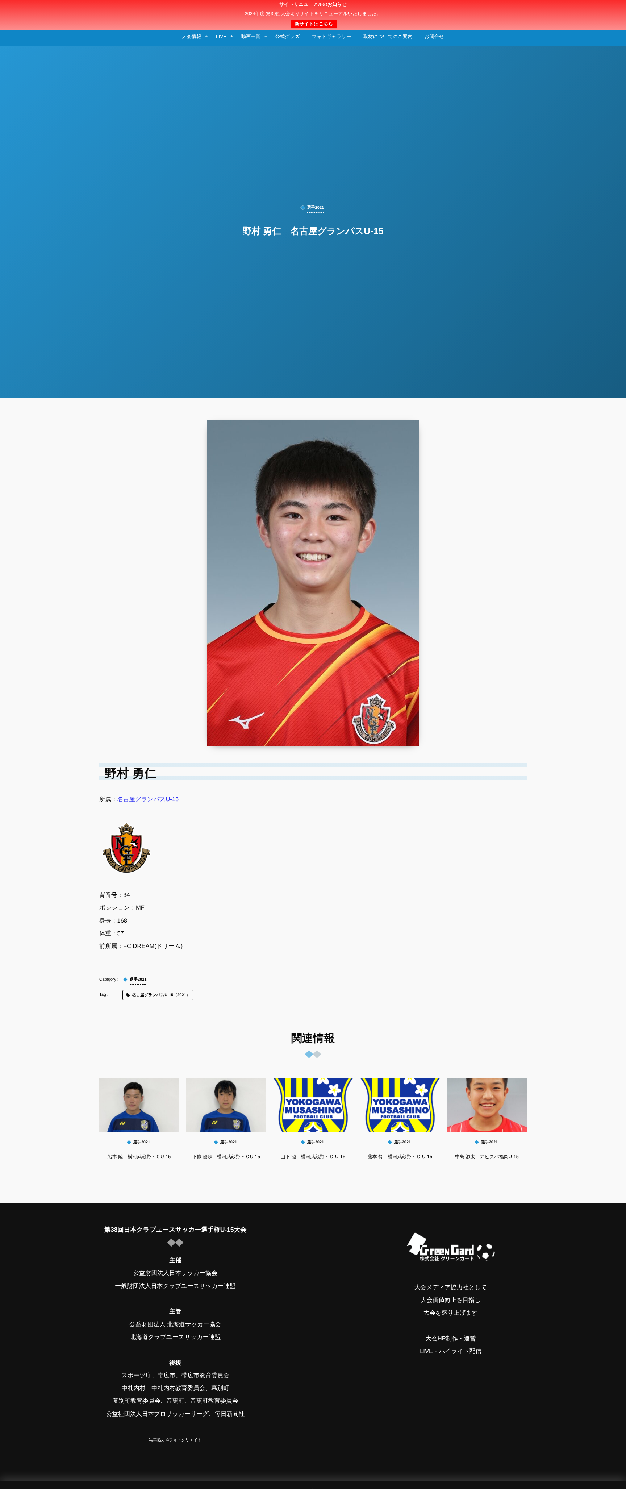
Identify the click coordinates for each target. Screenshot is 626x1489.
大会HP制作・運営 (451, 1338)
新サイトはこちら (314, 23)
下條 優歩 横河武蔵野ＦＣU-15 (226, 1156)
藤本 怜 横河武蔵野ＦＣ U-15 (400, 1156)
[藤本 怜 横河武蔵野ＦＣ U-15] (400, 1105)
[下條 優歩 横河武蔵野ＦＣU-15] (226, 1105)
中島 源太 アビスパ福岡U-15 (487, 1156)
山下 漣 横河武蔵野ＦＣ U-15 (313, 1156)
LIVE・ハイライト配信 (450, 1351)
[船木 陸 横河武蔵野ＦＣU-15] (139, 1105)
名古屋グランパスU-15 (148, 799)
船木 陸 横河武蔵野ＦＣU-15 (139, 1156)
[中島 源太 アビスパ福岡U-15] (487, 1105)
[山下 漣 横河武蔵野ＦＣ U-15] (313, 1105)
